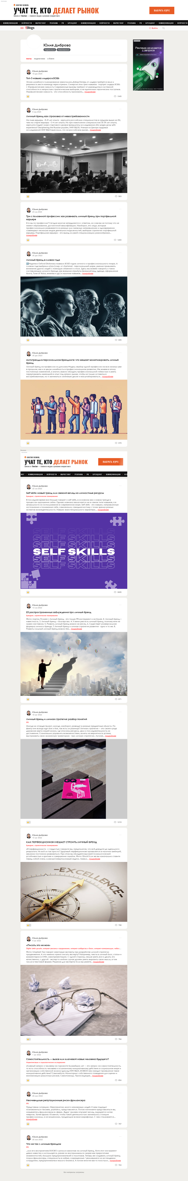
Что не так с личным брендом (43, 1143)
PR (27, 722)
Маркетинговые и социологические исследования (45, 1062)
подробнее (90, 91)
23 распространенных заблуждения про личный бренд (58, 612)
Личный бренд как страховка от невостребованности (58, 116)
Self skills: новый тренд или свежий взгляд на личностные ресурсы (65, 492)
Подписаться (50, 49)
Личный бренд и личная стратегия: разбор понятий (56, 719)
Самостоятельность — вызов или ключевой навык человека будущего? (67, 1059)
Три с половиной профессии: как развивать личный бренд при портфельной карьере (71, 218)
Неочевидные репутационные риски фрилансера (55, 1100)
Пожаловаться (63, 49)
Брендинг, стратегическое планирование (42, 496)
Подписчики (39, 58)
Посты (29, 58)
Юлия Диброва (57, 45)
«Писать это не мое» (38, 945)
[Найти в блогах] (164, 28)
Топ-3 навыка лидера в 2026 (42, 78)
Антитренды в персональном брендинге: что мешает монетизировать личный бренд (72, 361)
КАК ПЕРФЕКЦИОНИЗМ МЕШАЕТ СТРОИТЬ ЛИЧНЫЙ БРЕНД (61, 842)
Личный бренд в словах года (43, 259)
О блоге (50, 58)
